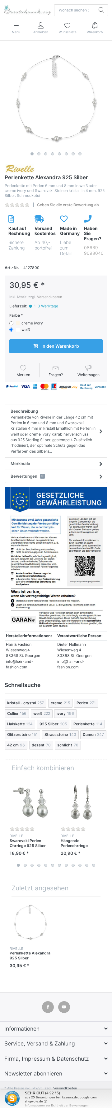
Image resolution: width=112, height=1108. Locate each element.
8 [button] (80, 153)
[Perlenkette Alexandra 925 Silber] (56, 98)
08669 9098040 (94, 250)
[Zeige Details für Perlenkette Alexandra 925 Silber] (30, 922)
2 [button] (38, 153)
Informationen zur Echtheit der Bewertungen (57, 1105)
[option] (56, 98)
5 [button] (59, 153)
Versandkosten (49, 297)
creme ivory (32, 323)
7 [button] (73, 153)
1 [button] (32, 153)
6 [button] (66, 153)
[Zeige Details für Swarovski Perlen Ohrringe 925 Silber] (30, 802)
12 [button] (93, 865)
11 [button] (86, 865)
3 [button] (45, 153)
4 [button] (52, 153)
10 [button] (80, 865)
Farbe (14, 315)
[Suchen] (102, 10)
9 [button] (73, 865)
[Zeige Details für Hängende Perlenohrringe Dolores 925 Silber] (81, 802)
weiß (25, 329)
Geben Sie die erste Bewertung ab (68, 204)
